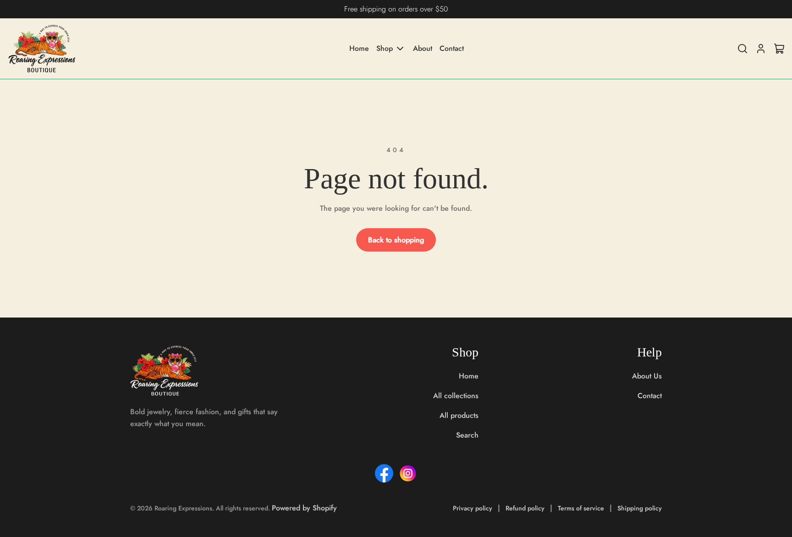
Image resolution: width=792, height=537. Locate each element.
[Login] (760, 48)
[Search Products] (742, 48)
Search (467, 435)
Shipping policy (639, 508)
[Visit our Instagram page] (408, 473)
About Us (647, 376)
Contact (452, 48)
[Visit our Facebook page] (384, 473)
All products (459, 415)
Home (359, 48)
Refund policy (525, 508)
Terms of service (581, 508)
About (422, 48)
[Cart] (779, 48)
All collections (455, 395)
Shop (384, 48)
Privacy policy (472, 508)
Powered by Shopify (304, 508)
